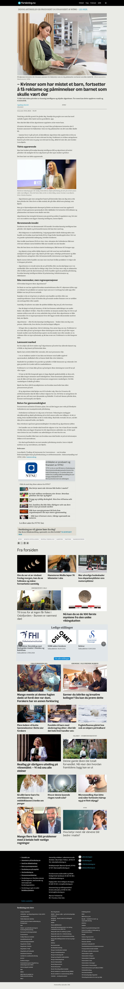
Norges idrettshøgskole (57, 959)
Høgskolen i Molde (25, 944)
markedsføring (79, 539)
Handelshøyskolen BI (26, 939)
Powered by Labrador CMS (62, 985)
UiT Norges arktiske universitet (90, 951)
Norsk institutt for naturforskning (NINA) (62, 971)
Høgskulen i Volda (25, 948)
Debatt (81, 3)
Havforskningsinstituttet (27, 941)
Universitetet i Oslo (87, 960)
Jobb (99, 3)
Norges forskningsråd (57, 954)
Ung (87, 3)
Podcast (93, 3)
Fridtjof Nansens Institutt (27, 937)
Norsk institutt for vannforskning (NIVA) (62, 973)
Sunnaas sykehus (86, 941)
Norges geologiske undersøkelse (60, 957)
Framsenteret (24, 934)
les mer (83, 9)
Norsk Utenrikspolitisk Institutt (59, 969)
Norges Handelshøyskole (58, 952)
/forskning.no (87, 860)
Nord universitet (55, 945)
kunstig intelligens (31, 539)
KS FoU (22, 958)
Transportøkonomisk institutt (90, 948)
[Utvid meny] (106, 3)
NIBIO (22, 972)
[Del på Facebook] (18, 543)
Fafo (21, 925)
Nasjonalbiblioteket (56, 925)
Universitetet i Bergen (87, 956)
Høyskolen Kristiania (26, 953)
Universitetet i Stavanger (88, 963)
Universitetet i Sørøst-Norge (89, 965)
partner (68, 539)
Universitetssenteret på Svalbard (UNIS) (92, 967)
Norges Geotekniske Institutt (59, 950)
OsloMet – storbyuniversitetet (59, 976)
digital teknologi (47, 539)
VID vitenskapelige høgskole (89, 974)
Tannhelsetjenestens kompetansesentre (93, 946)
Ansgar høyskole (25, 911)
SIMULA (84, 923)
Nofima (53, 943)
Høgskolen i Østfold (25, 946)
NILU (21, 978)
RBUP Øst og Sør (86, 916)
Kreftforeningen (24, 960)
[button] (20, 644)
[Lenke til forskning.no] (46, 2)
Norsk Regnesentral (56, 964)
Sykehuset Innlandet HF (88, 944)
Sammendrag (31, 457)
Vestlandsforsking (87, 970)
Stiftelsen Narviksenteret (88, 939)
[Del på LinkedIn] (24, 543)
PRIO (83, 914)
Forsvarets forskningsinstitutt (28, 932)
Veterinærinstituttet (87, 972)
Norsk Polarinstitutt (56, 962)
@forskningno (87, 857)
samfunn (59, 539)
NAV (21, 969)
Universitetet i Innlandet (88, 958)
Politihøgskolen (86, 911)
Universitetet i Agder (87, 953)
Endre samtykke (27, 901)
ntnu (20, 539)
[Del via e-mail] (27, 543)
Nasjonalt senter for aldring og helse (61, 931)
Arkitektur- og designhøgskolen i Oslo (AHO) (32, 914)
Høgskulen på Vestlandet (27, 951)
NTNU (52, 922)
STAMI (83, 934)
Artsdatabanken (24, 916)
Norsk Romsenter (56, 966)
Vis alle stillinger (62, 659)
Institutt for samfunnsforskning (29, 956)
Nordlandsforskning (56, 947)
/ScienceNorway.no (88, 868)
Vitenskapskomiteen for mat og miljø (92, 977)
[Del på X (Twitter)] (21, 543)
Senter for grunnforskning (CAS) (90, 928)
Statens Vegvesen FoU (87, 937)
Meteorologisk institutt (26, 967)
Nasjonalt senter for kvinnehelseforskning (62, 936)
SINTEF (84, 925)
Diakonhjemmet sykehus (27, 919)
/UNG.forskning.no (88, 864)
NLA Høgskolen (55, 911)
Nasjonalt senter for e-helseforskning (61, 934)
